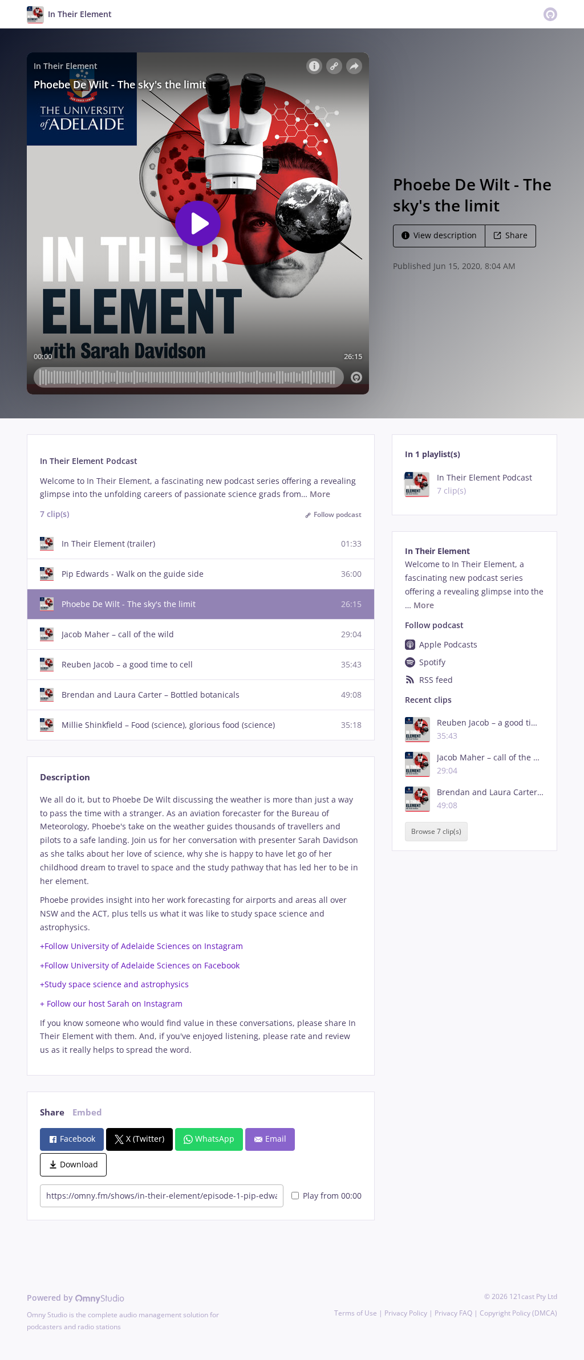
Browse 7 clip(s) (436, 831)
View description (445, 235)
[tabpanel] (200, 925)
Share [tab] (52, 1112)
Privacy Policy (405, 1313)
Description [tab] (65, 777)
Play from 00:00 (332, 1195)
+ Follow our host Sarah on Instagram (111, 1003)
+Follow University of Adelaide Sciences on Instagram (141, 945)
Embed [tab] (87, 1112)
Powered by (51, 1297)
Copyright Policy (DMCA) (518, 1313)
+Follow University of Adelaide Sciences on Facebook (140, 965)
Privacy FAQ (453, 1313)
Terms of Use (355, 1313)
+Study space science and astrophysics (114, 984)
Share (516, 235)
